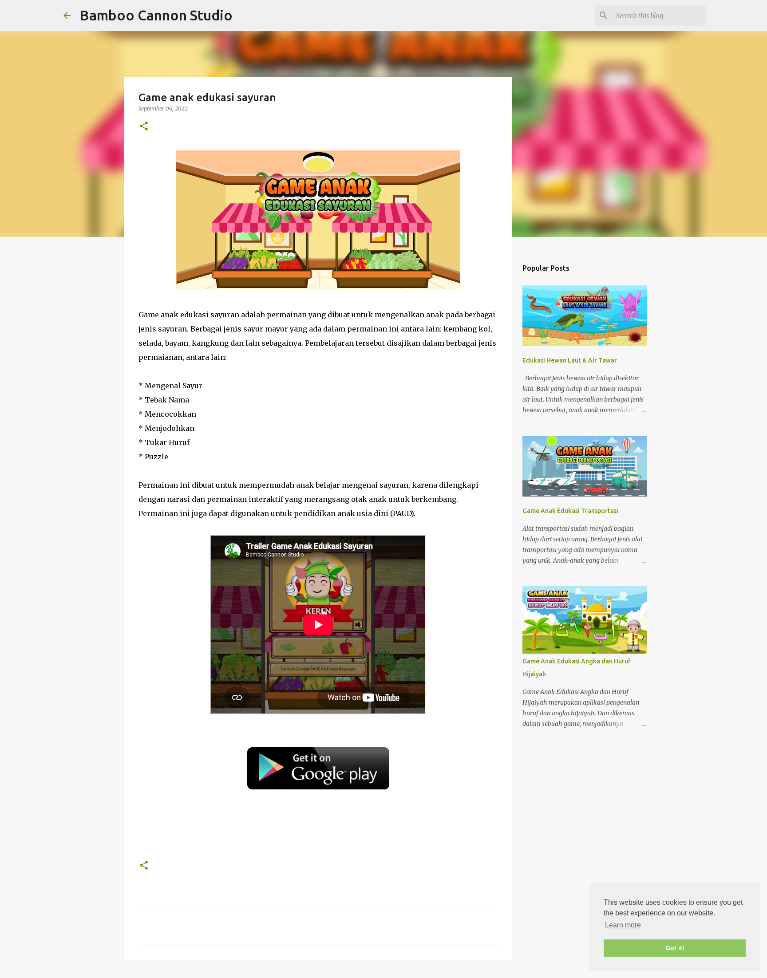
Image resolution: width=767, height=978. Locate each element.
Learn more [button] (623, 925)
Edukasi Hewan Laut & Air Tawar (569, 360)
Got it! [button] (674, 947)
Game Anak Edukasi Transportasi (570, 510)
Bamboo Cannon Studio (156, 15)
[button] (143, 127)
